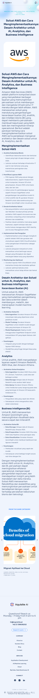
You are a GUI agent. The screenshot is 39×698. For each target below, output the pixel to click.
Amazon (7, 11)
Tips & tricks (30, 11)
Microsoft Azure (9, 573)
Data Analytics (19, 11)
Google (25, 572)
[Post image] (19, 540)
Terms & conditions (19, 689)
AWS (12, 11)
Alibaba (6, 572)
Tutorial (19, 13)
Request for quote (18, 630)
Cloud (20, 572)
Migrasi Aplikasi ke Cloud (17, 568)
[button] (35, 2)
